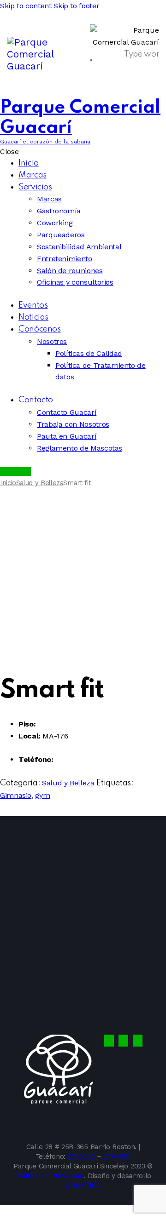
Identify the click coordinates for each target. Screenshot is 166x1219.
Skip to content (26, 5)
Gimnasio (15, 795)
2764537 (116, 1156)
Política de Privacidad (49, 1176)
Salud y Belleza (40, 483)
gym (42, 795)
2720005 (81, 1156)
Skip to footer (76, 5)
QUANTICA (83, 1185)
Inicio (8, 483)
